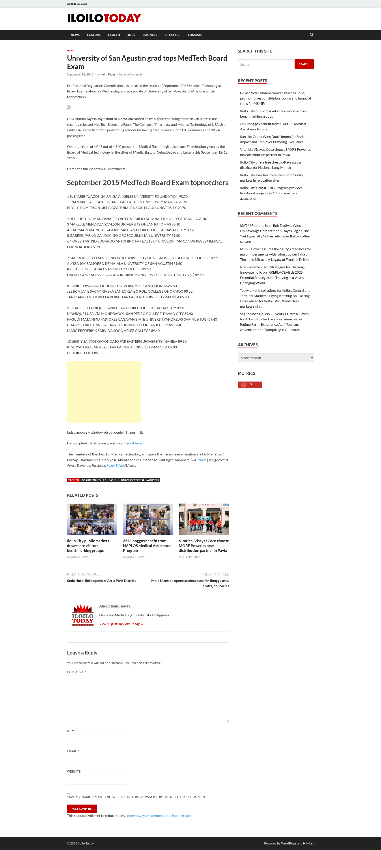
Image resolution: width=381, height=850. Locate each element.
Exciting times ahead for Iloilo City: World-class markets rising (275, 300)
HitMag (308, 843)
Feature (94, 35)
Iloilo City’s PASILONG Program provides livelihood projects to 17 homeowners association (271, 193)
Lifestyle (172, 35)
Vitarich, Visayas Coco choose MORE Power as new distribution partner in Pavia (204, 545)
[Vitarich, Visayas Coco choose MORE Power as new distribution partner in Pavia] (204, 520)
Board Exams (91, 480)
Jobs (131, 35)
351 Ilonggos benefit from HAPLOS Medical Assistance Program (147, 545)
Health (114, 35)
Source (201, 460)
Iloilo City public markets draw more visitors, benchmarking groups (88, 545)
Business (150, 35)
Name (73, 731)
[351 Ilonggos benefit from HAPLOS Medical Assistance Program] (148, 520)
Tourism (195, 35)
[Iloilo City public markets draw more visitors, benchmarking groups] (92, 520)
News (75, 35)
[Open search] (311, 35)
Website (74, 771)
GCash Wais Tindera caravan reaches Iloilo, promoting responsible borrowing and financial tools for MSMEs (275, 98)
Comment (76, 672)
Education (111, 480)
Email (73, 751)
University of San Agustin (140, 480)
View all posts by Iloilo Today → (121, 624)
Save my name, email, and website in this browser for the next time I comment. (137, 797)
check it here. (132, 443)
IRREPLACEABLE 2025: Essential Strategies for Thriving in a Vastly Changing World (272, 277)
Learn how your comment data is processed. (158, 815)
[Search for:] (276, 64)
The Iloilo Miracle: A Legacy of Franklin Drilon (274, 259)
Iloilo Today (108, 74)
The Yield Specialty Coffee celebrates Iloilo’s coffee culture (275, 236)
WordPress (289, 843)
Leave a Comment (130, 74)
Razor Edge (114, 465)
